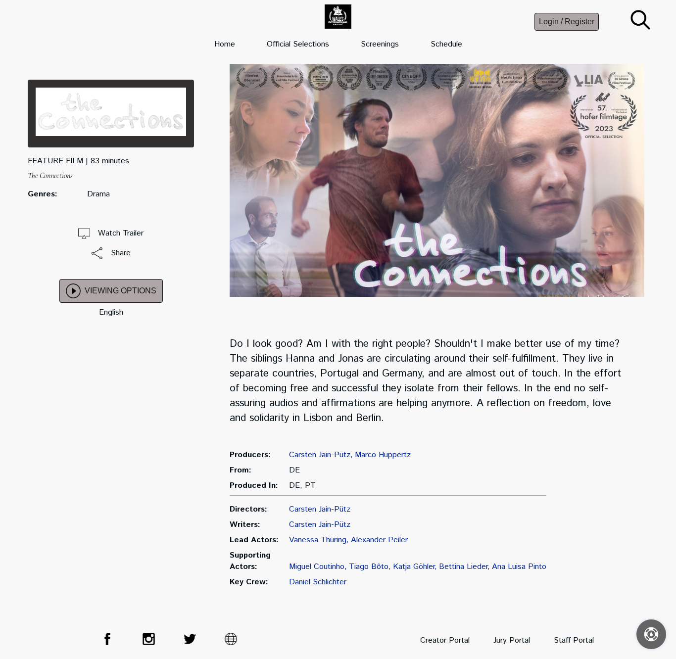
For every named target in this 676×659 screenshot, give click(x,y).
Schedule (446, 44)
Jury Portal (511, 640)
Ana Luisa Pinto (519, 566)
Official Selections (298, 44)
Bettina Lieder (463, 566)
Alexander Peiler (379, 540)
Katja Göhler (414, 566)
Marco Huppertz (383, 455)
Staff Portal (574, 640)
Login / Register (566, 21)
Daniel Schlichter (317, 582)
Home (224, 44)
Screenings (380, 44)
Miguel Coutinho (316, 566)
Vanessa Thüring (317, 540)
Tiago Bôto (368, 566)
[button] (640, 27)
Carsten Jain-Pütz (319, 455)
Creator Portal (445, 640)
